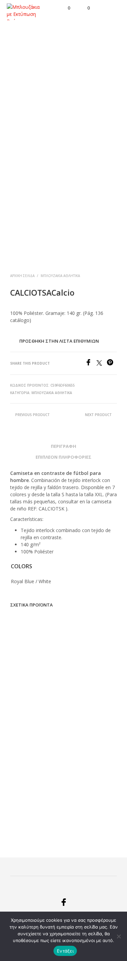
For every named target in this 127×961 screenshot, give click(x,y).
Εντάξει (65, 951)
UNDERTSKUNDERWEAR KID (34, 807)
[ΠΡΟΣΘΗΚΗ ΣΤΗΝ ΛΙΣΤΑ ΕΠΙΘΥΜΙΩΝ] (56, 684)
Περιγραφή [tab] (63, 446)
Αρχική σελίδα (22, 275)
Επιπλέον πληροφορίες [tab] (63, 457)
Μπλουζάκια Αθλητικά (60, 275)
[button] (64, 8)
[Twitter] (102, 363)
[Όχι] (118, 936)
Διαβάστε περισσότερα (26, 700)
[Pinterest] (112, 363)
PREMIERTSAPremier (87, 804)
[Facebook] (91, 363)
